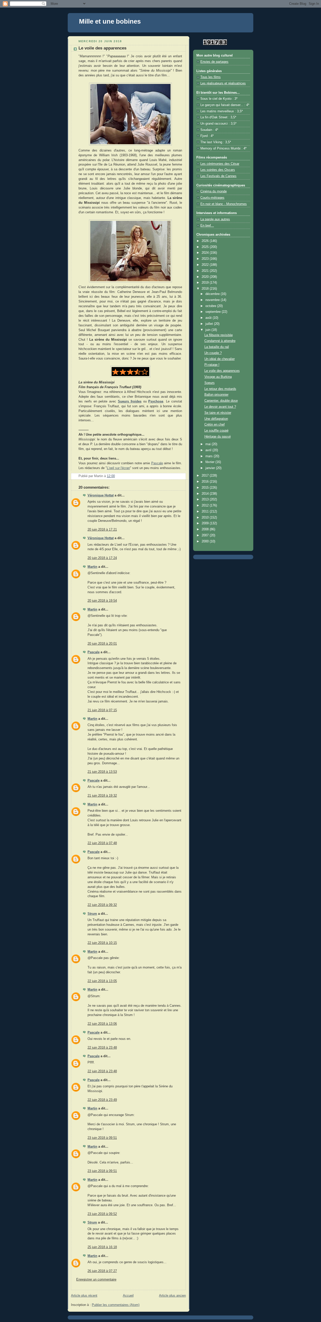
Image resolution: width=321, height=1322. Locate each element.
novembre (213, 300)
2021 (206, 271)
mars (209, 456)
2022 (206, 265)
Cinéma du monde (213, 191)
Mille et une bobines (110, 21)
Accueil (128, 1295)
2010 (206, 517)
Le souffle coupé (216, 430)
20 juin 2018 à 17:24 (102, 558)
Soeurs (209, 383)
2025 (206, 247)
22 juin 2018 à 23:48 (102, 1047)
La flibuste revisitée (218, 335)
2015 (206, 487)
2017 (206, 475)
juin (208, 330)
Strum (92, 914)
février (210, 462)
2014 (206, 493)
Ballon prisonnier (216, 394)
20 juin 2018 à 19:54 (102, 600)
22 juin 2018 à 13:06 (102, 1024)
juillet (209, 324)
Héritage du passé (217, 436)
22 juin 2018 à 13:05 (102, 981)
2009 (206, 523)
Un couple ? (213, 353)
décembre (213, 294)
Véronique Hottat (101, 495)
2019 (206, 282)
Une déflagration (216, 419)
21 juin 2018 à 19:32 (102, 795)
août (209, 318)
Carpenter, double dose (221, 400)
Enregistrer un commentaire (96, 1279)
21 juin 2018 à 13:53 (102, 772)
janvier (210, 468)
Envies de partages (214, 62)
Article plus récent (84, 1295)
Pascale (157, 463)
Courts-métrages (212, 197)
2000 (206, 541)
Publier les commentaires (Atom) (115, 1305)
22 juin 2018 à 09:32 (102, 905)
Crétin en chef (214, 424)
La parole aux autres (215, 219)
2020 (206, 277)
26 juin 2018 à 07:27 (102, 1271)
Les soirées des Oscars (217, 170)
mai (208, 444)
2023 (206, 259)
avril (208, 450)
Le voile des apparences (222, 371)
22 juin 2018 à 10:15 (102, 943)
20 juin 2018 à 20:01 (102, 643)
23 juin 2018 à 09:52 (102, 1214)
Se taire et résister (217, 413)
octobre (211, 306)
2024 (206, 253)
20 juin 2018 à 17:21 (102, 529)
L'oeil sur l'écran (118, 468)
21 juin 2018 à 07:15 (102, 710)
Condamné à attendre (219, 341)
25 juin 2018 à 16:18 (102, 1247)
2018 (206, 288)
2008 (206, 529)
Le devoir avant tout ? (220, 407)
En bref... (207, 225)
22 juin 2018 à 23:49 (102, 1100)
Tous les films (210, 77)
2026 (206, 241)
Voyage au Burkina (218, 377)
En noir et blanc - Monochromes (223, 204)
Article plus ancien (172, 1295)
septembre (213, 312)
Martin (92, 567)
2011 (206, 511)
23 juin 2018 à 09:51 (102, 1138)
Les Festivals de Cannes (218, 176)
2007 (206, 535)
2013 (206, 499)
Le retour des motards (220, 389)
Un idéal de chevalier (219, 359)
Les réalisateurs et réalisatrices (223, 83)
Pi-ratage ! (211, 365)
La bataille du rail (216, 347)
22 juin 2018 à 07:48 (102, 843)
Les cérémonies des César (219, 164)
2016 (206, 481)
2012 (206, 505)
